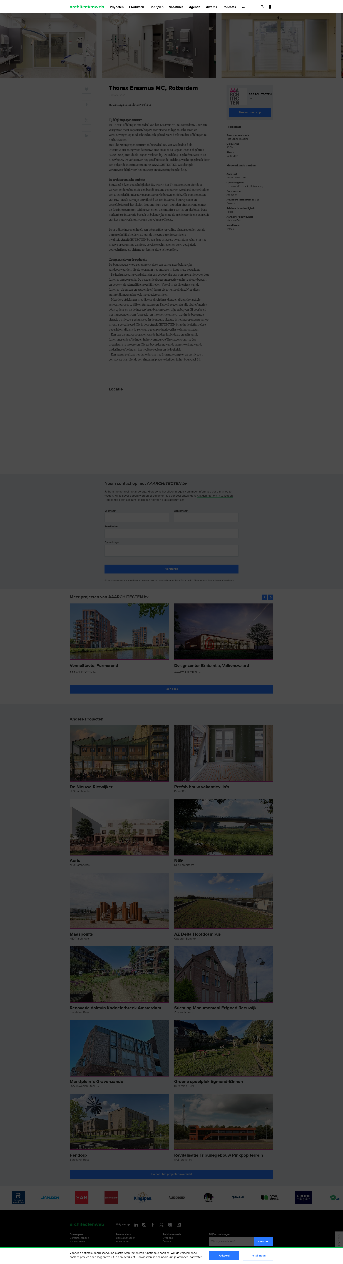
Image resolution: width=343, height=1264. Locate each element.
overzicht (129, 1257)
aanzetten (196, 1257)
